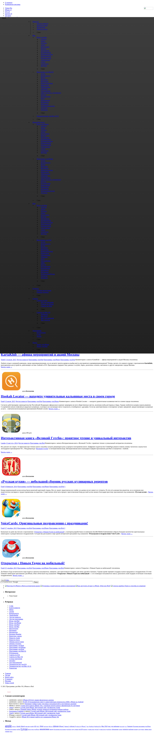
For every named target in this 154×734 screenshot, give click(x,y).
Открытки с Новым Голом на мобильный (49, 532)
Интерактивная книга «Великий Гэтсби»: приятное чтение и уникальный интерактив (66, 438)
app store (27, 726)
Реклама (8, 681)
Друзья (7, 675)
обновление (115, 729)
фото (11, 731)
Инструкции (13, 628)
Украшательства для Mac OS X (20, 666)
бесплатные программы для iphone (62, 729)
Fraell (3, 401)
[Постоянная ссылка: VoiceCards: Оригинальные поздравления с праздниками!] (11, 518)
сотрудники (141, 729)
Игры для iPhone (15, 623)
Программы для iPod (67, 360)
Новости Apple (14, 638)
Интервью (13, 630)
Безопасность (14, 613)
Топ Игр (8, 15)
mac (88, 726)
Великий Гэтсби (42, 449)
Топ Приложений (15, 662)
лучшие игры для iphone (105, 729)
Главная (8, 673)
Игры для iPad (14, 621)
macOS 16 (8, 14)
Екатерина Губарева (16, 711)
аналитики (44, 729)
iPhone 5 (61, 726)
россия (136, 729)
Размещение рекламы (12, 4)
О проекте (8, 2)
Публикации (13, 653)
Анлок (11, 611)
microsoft (122, 726)
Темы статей (9, 683)
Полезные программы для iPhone (142, 726)
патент (120, 729)
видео (73, 729)
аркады (51, 729)
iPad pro (51, 726)
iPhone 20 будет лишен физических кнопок (38, 700)
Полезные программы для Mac (12, 729)
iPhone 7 (83, 726)
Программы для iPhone (52, 360)
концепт (85, 729)
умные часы (147, 729)
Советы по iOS (14, 655)
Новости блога (14, 640)
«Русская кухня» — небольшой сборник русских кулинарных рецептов (54, 481)
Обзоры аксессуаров (16, 642)
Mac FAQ (104, 726)
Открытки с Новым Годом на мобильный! (33, 563)
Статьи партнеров (15, 659)
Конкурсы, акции (15, 636)
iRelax (11, 610)
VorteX (3, 360)
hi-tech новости (14, 608)
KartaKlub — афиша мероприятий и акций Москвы (40, 354)
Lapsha (3, 443)
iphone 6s (78, 726)
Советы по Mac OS (16, 657)
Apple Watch (20, 726)
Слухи (24, 729)
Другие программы (16, 619)
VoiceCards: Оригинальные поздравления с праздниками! (44, 523)
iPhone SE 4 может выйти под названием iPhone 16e (40, 717)
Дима (11, 707)
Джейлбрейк (13, 615)
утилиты (7, 731)
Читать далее (6, 367)
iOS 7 (38, 726)
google (32, 726)
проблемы (131, 729)
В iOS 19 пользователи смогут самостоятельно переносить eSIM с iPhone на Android (53, 702)
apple (8, 725)
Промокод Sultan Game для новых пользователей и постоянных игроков (50, 704)
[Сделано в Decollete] (7, 692)
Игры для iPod (14, 625)
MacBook (91, 726)
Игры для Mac (14, 627)
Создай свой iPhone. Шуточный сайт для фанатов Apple (40, 707)
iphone (56, 726)
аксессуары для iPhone (33, 729)
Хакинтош (13, 668)
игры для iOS (79, 729)
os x (126, 726)
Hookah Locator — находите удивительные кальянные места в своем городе (58, 396)
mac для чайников (113, 726)
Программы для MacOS (17, 651)
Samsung (130, 726)
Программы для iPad (35, 360)
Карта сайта (9, 677)
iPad (41, 726)
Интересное (13, 632)
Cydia (11, 606)
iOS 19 (7, 12)
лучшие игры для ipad (93, 729)
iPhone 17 (8, 10)
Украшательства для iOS (18, 664)
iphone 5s (67, 726)
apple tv (14, 726)
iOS (35, 726)
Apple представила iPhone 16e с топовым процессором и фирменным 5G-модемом (50, 706)
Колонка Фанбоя (15, 634)
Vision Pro (8, 8)
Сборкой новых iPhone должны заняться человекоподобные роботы (44, 709)
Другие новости (22, 360)
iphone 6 (73, 726)
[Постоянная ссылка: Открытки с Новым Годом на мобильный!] (11, 558)
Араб (11, 713)
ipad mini (46, 726)
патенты (125, 729)
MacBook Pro (97, 726)
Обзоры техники (15, 644)
